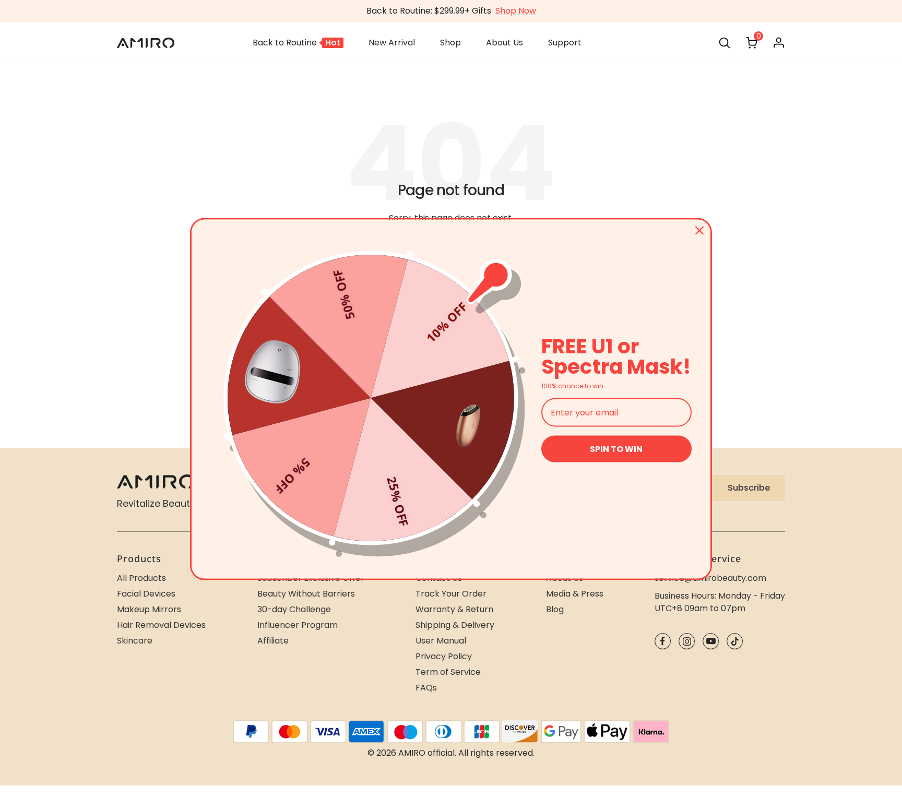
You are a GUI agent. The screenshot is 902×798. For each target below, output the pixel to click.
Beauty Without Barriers (306, 594)
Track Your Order (451, 594)
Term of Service (448, 672)
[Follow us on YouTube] (711, 641)
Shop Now (515, 11)
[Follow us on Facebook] (663, 641)
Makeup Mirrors (149, 609)
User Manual (441, 641)
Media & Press (574, 594)
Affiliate (273, 641)
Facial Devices (146, 594)
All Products (141, 578)
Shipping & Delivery (455, 625)
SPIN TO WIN (616, 449)
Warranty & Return (454, 609)
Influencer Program (297, 625)
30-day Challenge (294, 609)
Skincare (134, 641)
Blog (555, 609)
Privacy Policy (444, 656)
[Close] (699, 230)
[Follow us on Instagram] (687, 641)
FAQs (426, 688)
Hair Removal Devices (161, 625)
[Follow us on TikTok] (735, 641)
